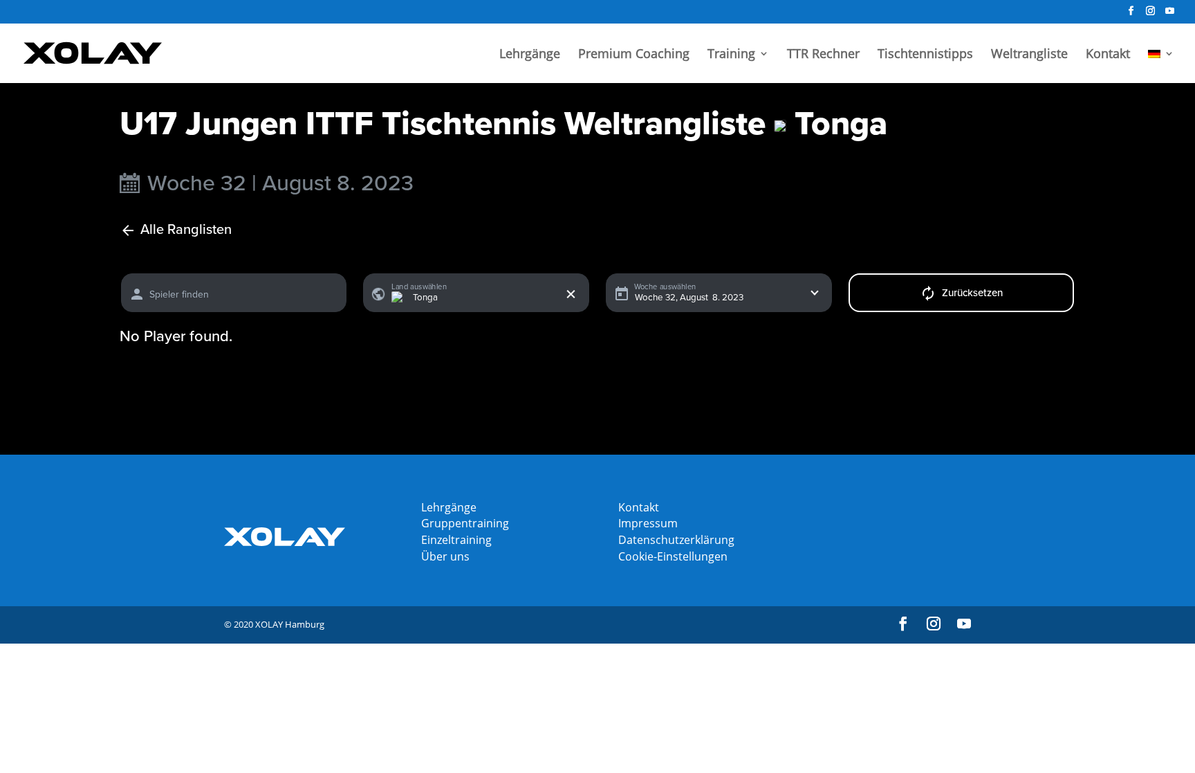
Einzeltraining (456, 539)
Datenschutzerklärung (676, 539)
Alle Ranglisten (186, 230)
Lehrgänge (529, 55)
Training (731, 55)
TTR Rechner (823, 55)
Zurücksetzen (972, 293)
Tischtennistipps (925, 55)
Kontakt (1108, 55)
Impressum (648, 523)
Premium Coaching (633, 55)
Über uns (445, 556)
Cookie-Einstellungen (673, 556)
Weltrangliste (1029, 55)
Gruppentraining (465, 523)
